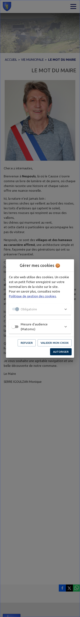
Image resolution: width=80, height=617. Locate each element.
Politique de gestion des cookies (32, 296)
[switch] (13, 326)
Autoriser (61, 351)
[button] (40, 309)
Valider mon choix (55, 342)
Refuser (27, 342)
